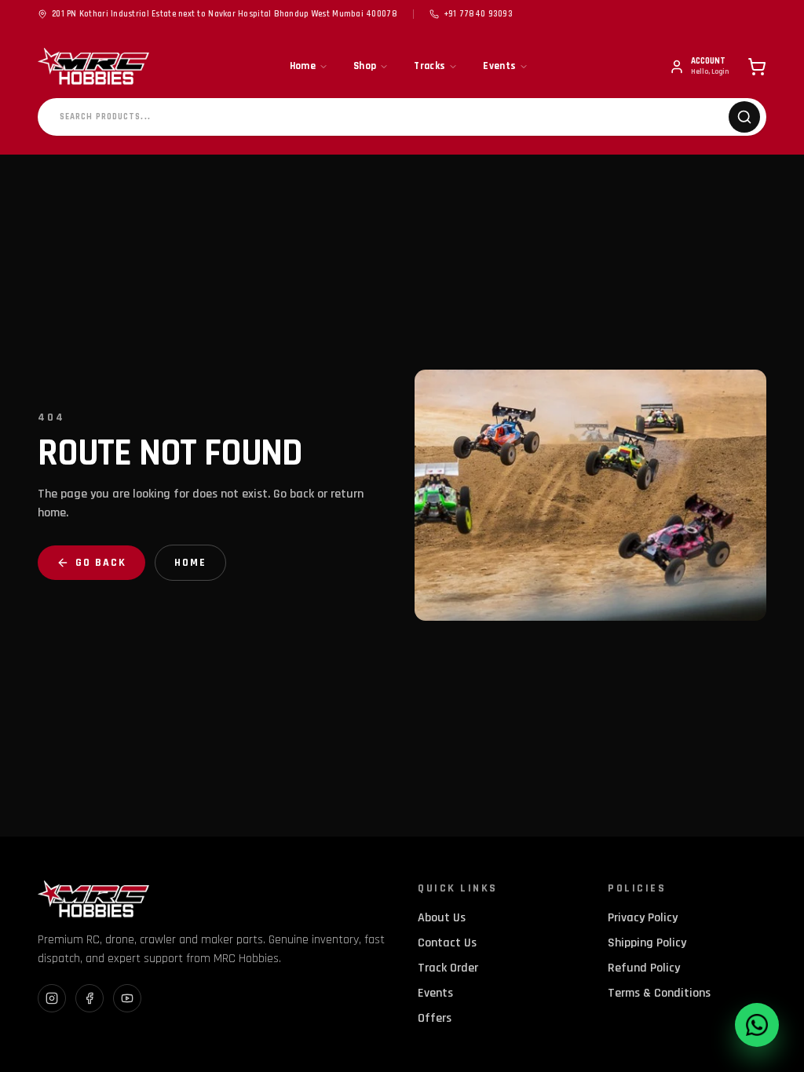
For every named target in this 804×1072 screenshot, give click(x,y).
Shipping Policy (647, 943)
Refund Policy (644, 968)
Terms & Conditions (659, 993)
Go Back (100, 563)
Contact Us (447, 943)
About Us (442, 918)
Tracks (429, 66)
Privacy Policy (643, 918)
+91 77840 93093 (478, 14)
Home (303, 66)
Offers (434, 1018)
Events (499, 66)
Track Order (448, 968)
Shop (364, 66)
